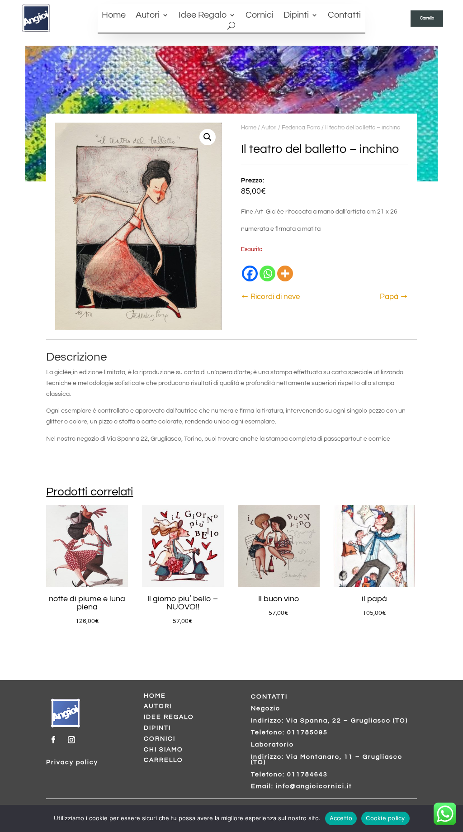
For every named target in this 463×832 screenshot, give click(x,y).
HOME (155, 696)
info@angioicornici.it (314, 786)
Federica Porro (301, 127)
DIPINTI (157, 728)
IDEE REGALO (169, 717)
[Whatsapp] (267, 273)
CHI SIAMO (163, 749)
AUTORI (158, 706)
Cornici (260, 15)
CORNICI (159, 739)
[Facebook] (250, 273)
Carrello (427, 18)
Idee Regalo (203, 15)
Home (114, 15)
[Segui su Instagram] (71, 739)
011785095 (307, 732)
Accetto (341, 818)
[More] (285, 273)
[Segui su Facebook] (53, 739)
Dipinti (296, 15)
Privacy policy (72, 762)
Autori (148, 15)
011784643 (307, 774)
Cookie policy (385, 818)
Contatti (344, 15)
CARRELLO (163, 760)
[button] (207, 137)
